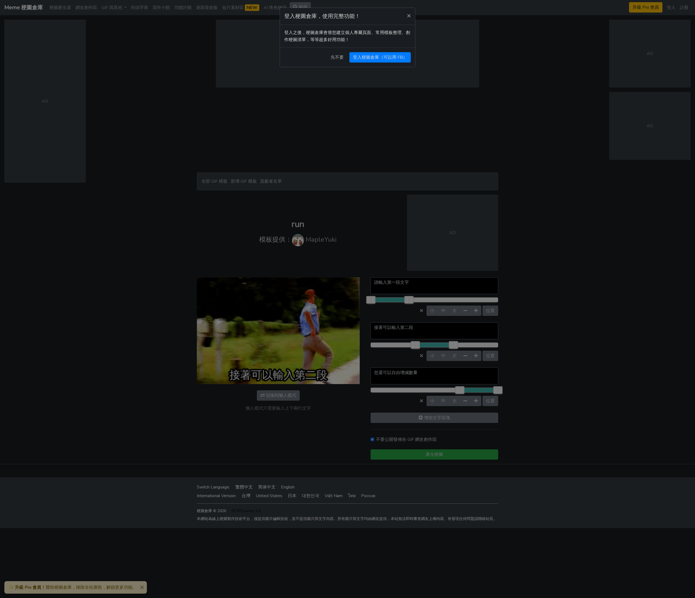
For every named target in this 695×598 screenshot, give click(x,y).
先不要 (337, 57)
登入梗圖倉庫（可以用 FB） (380, 57)
